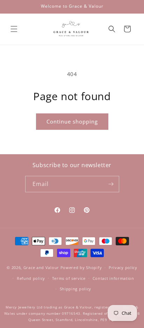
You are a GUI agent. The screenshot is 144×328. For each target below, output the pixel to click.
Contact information (113, 278)
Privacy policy (123, 267)
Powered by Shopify (81, 267)
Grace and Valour (41, 267)
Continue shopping (72, 121)
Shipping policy (76, 288)
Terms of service (69, 278)
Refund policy (31, 278)
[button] (14, 29)
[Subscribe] (111, 184)
